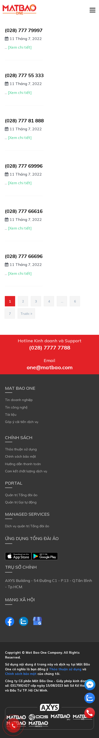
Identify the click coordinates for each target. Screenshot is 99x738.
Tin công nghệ (16, 407)
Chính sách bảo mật (20, 456)
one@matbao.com (50, 367)
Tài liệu (10, 414)
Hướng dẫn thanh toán (23, 464)
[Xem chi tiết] (20, 47)
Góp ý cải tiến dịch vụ (21, 422)
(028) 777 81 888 (24, 121)
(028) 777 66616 (24, 211)
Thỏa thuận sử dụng (21, 449)
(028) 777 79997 (24, 30)
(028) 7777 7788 (49, 347)
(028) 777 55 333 (24, 75)
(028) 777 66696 (24, 256)
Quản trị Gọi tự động (21, 502)
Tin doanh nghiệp (19, 400)
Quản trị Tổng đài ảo (21, 495)
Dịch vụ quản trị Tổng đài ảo (27, 526)
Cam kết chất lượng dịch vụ (26, 471)
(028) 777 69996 (24, 166)
